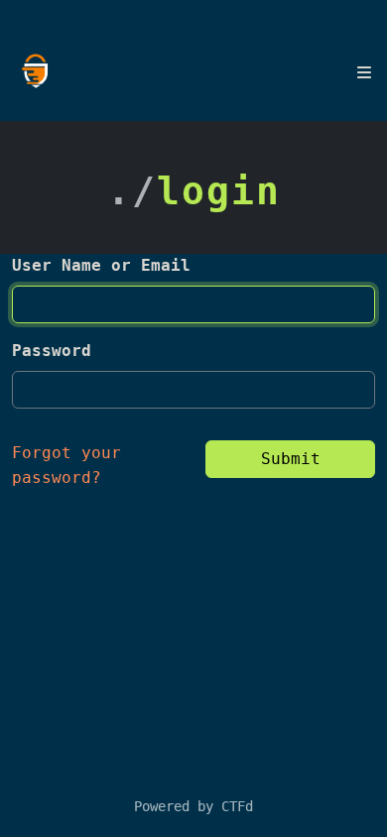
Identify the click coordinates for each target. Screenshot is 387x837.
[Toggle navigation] (364, 72)
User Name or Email (101, 265)
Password (51, 350)
